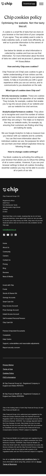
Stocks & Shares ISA (10, 293)
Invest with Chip (8, 285)
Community (6, 252)
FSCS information (9, 377)
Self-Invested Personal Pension (14, 318)
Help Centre (7, 339)
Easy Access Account (10, 306)
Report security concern (11, 347)
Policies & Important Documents (14, 331)
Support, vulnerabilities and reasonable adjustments (21, 343)
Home (5, 243)
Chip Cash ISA (8, 322)
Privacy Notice (24, 61)
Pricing (5, 264)
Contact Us (6, 260)
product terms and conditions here (23, 459)
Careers (5, 256)
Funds (5, 289)
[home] (10, 4)
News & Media (8, 276)
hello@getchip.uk (9, 230)
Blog (4, 268)
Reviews (6, 272)
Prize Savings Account (11, 310)
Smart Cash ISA (8, 302)
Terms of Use (8, 369)
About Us (6, 247)
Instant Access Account (11, 314)
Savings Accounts (9, 297)
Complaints (6, 335)
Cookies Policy (8, 373)
